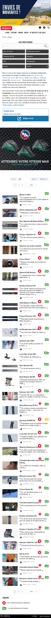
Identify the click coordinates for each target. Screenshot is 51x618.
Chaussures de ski (33, 51)
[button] (44, 27)
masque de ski (16, 80)
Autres (29, 66)
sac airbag (40, 78)
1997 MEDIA (6, 616)
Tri (13, 179)
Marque (43, 179)
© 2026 (34, 616)
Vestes (5, 66)
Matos (4, 37)
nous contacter (45, 616)
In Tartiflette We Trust (38, 33)
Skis (4, 61)
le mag (7, 33)
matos (26, 33)
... (26, 185)
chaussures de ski (8, 78)
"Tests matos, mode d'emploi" (13, 105)
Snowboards (31, 61)
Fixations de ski (8, 56)
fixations (21, 78)
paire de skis (35, 75)
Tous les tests (8, 51)
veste (31, 78)
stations (14, 33)
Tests (10, 37)
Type (34, 179)
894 (31, 185)
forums (20, 33)
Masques (30, 56)
